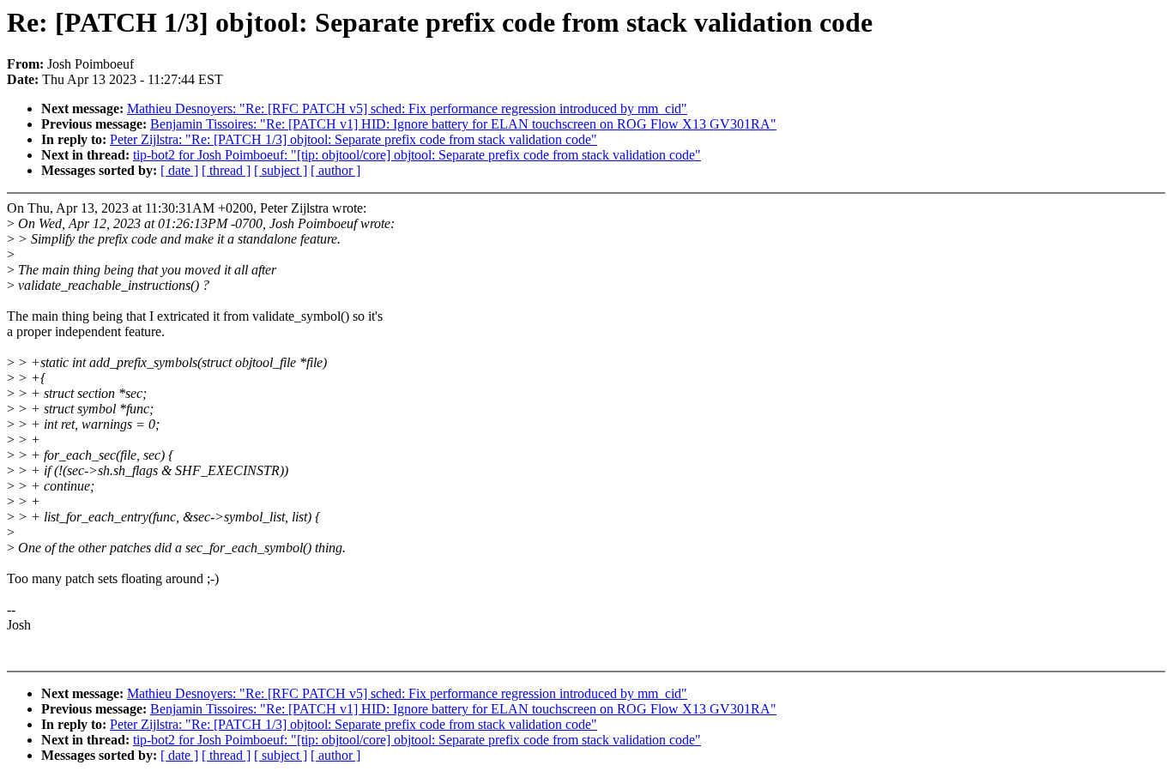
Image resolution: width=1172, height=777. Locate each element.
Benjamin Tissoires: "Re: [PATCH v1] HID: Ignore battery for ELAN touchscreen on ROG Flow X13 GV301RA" (463, 124)
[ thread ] (226, 170)
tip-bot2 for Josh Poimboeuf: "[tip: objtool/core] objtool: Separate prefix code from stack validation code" (417, 155)
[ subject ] (280, 170)
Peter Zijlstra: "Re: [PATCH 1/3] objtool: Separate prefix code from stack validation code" (353, 139)
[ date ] (179, 170)
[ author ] (335, 170)
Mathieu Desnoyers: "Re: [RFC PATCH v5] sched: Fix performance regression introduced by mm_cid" (407, 108)
